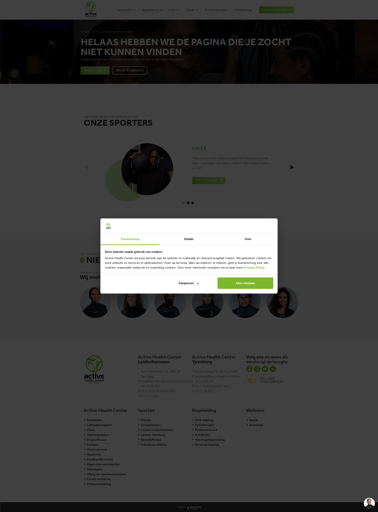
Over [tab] (248, 239)
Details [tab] (189, 239)
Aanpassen (186, 283)
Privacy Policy (254, 267)
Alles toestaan (245, 283)
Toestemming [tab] (129, 239)
